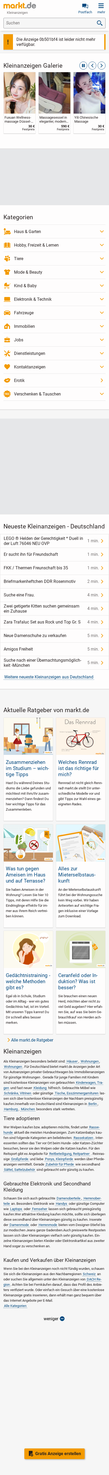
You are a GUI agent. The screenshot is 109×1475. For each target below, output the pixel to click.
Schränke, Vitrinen (17, 1093)
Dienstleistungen (29, 353)
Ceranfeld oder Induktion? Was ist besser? (78, 981)
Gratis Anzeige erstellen (58, 1453)
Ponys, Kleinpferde (59, 1159)
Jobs (18, 339)
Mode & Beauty (28, 272)
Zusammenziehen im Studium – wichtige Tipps (27, 768)
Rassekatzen (83, 1138)
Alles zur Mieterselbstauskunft (77, 875)
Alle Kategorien (15, 1306)
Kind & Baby (25, 285)
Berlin (92, 1104)
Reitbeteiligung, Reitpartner (69, 1154)
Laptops (16, 1209)
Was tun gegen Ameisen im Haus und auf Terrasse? (26, 875)
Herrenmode (48, 1225)
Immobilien (24, 326)
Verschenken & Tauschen (37, 394)
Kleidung (40, 1088)
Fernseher (39, 1209)
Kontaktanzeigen (30, 366)
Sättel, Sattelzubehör (19, 1170)
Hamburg (11, 1109)
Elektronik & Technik (33, 299)
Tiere (18, 258)
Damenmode (19, 1225)
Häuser (72, 1061)
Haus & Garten (27, 231)
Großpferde (19, 1159)
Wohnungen (90, 1061)
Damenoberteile (68, 1198)
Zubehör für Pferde (60, 1164)
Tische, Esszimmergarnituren (76, 1093)
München (28, 1109)
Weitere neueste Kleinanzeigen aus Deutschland (48, 677)
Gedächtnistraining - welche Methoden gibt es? (28, 981)
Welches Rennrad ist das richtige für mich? (78, 768)
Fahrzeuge (24, 312)
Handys (61, 1204)
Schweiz (89, 1274)
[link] (19, 102)
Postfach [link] (85, 12)
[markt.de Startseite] (19, 5)
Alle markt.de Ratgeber (32, 1040)
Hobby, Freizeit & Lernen (36, 245)
